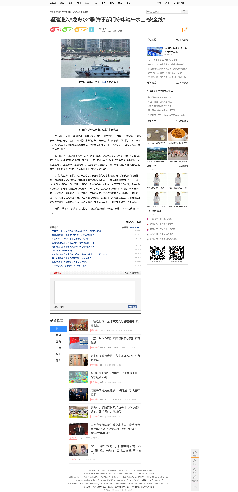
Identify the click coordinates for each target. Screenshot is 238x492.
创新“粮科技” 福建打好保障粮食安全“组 (165, 73)
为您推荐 (102, 29)
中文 (112, 330)
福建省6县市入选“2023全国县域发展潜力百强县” (156, 207)
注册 (167, 3)
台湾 (95, 3)
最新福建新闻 (182, 40)
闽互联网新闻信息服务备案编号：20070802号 (146, 480)
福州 (79, 3)
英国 (101, 400)
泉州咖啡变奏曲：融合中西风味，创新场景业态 (178, 143)
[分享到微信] (67, 29)
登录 (56, 307)
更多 (128, 3)
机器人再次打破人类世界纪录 (160, 102)
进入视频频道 (182, 166)
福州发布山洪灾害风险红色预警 (161, 110)
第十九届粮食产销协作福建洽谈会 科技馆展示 (71, 258)
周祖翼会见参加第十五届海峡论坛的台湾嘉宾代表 (73, 247)
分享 (92, 29)
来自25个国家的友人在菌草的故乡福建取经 (166, 64)
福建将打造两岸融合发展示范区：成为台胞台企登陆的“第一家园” (80, 254)
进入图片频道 (182, 121)
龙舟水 (138, 227)
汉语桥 (102, 330)
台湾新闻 (94, 365)
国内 (104, 3)
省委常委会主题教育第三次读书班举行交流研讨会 (73, 243)
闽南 (87, 3)
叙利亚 (115, 348)
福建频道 (78, 12)
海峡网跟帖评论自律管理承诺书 (142, 487)
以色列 (108, 348)
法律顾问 (118, 487)
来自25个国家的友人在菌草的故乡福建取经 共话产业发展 (76, 231)
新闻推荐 (56, 321)
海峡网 (53, 3)
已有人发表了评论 (132, 273)
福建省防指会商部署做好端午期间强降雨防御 (167, 69)
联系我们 (111, 487)
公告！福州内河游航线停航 (159, 106)
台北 (101, 365)
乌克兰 (107, 400)
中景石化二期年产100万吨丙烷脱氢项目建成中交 (156, 188)
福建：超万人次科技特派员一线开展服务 (178, 207)
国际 (112, 3)
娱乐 (58, 354)
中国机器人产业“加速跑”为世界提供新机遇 (166, 115)
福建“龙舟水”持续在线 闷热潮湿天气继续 (69, 262)
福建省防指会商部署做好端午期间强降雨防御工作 (73, 235)
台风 (101, 382)
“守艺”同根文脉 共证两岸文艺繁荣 (162, 60)
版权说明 (87, 487)
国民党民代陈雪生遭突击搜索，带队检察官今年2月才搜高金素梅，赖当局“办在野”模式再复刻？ (115, 429)
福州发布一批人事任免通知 (159, 97)
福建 (70, 3)
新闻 (62, 3)
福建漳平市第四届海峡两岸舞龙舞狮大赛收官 (178, 162)
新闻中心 (71, 12)
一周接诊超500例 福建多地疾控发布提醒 (69, 266)
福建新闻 (86, 12)
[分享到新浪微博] (55, 29)
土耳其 (102, 348)
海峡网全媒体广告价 (99, 487)
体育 (58, 360)
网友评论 (58, 273)
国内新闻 (94, 382)
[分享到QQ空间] (81, 29)
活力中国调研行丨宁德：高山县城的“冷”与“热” (156, 162)
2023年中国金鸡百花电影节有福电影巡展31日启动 (178, 188)
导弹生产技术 (116, 400)
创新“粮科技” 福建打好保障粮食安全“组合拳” (71, 239)
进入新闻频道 (182, 83)
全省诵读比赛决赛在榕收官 (160, 91)
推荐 (120, 3)
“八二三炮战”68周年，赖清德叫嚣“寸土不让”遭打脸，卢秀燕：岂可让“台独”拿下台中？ (115, 450)
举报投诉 (126, 487)
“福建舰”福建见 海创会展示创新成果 (175, 50)
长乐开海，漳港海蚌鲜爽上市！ (156, 143)
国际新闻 (94, 348)
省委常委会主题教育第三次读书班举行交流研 (167, 77)
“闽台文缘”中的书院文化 (62, 251)
